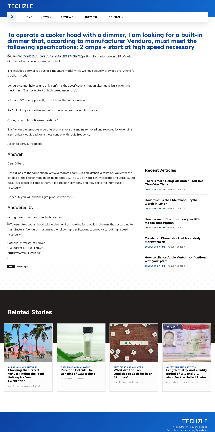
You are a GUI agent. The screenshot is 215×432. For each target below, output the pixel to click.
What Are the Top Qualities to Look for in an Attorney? (133, 373)
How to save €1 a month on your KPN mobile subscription (173, 221)
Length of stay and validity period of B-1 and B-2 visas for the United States (186, 373)
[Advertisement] (176, 104)
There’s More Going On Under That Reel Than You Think (174, 182)
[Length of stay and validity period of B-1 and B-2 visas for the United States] (187, 343)
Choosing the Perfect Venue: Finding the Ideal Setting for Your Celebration (26, 375)
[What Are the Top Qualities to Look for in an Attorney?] (134, 343)
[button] (12, 17)
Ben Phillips (13, 386)
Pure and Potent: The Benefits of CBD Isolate (78, 372)
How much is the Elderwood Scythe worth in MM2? (171, 202)
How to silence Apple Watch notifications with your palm (175, 259)
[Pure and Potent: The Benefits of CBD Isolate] (81, 343)
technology (22, 266)
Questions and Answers (23, 367)
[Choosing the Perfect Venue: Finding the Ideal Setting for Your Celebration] (28, 343)
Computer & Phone (155, 189)
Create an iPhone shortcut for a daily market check (173, 240)
